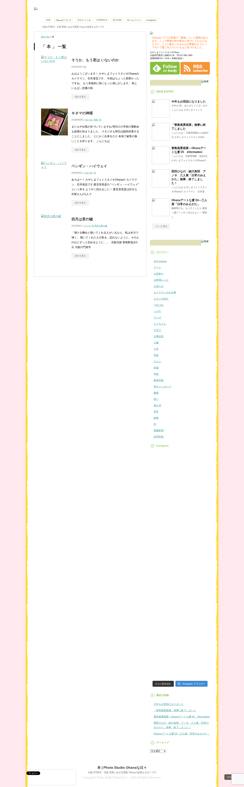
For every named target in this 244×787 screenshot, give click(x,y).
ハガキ (157, 311)
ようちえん (160, 323)
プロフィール (84, 20)
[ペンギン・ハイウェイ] (54, 170)
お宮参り (159, 273)
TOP (48, 20)
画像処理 (159, 430)
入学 (156, 348)
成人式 (157, 405)
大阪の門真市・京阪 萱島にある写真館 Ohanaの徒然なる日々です (122, 772)
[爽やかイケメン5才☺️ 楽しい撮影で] (159, 535)
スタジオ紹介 (161, 298)
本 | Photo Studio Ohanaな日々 (122, 767)
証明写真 (159, 436)
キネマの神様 (82, 113)
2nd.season (160, 261)
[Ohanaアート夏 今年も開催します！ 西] (180, 635)
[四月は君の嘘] (51, 220)
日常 (156, 411)
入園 (156, 342)
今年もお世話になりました (188, 101)
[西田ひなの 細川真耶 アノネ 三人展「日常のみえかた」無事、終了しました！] (161, 185)
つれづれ (88, 120)
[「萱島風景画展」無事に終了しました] (161, 139)
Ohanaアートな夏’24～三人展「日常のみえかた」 (182, 733)
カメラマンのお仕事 (165, 292)
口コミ (157, 361)
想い (156, 399)
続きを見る (80, 96)
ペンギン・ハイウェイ (89, 166)
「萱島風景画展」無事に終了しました (175, 710)
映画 (96, 120)
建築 (156, 392)
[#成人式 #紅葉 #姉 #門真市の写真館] (159, 660)
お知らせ (159, 286)
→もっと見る (160, 226)
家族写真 (159, 380)
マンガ (87, 226)
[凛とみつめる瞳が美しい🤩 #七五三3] (200, 475)
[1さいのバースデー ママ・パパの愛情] (159, 479)
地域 (156, 367)
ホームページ (134, 20)
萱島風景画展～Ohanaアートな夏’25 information (182, 716)
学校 (156, 374)
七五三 (157, 330)
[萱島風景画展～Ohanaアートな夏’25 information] (161, 162)
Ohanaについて (63, 20)
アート (157, 267)
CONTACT (101, 20)
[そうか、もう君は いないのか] (54, 64)
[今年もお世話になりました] (161, 116)
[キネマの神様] (54, 137)
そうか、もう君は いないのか (95, 60)
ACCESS (117, 20)
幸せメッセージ (162, 386)
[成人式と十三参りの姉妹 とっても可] (180, 660)
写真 (156, 355)
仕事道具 (159, 336)
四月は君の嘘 (82, 219)
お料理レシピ (161, 280)
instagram (151, 20)
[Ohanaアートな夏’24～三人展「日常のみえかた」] (161, 214)
